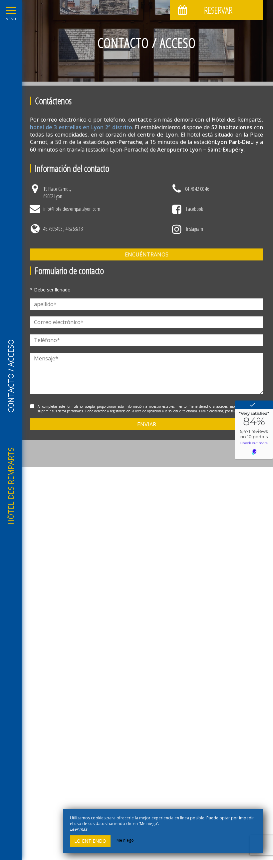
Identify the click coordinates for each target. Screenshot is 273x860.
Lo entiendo (90, 841)
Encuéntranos (146, 254)
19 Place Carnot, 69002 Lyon (57, 192)
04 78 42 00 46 (197, 189)
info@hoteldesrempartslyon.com (71, 209)
